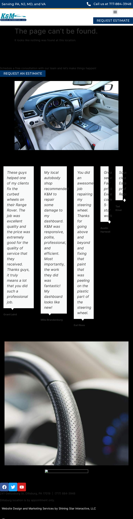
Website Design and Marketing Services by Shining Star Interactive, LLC (49, 508)
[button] (115, 12)
